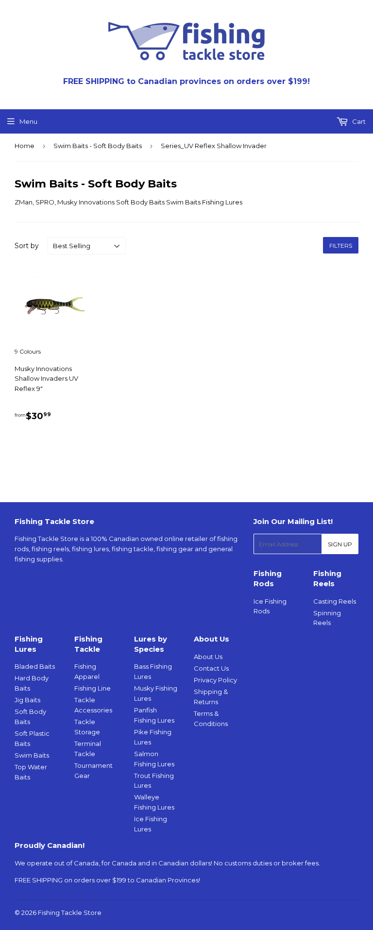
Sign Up (340, 544)
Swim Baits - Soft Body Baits (97, 146)
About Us (208, 656)
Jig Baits (27, 700)
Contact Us (211, 668)
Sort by (27, 245)
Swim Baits (32, 755)
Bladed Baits (35, 666)
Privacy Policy (215, 680)
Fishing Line (92, 688)
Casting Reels (334, 601)
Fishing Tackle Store (70, 912)
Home (24, 146)
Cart (358, 121)
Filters (340, 245)
